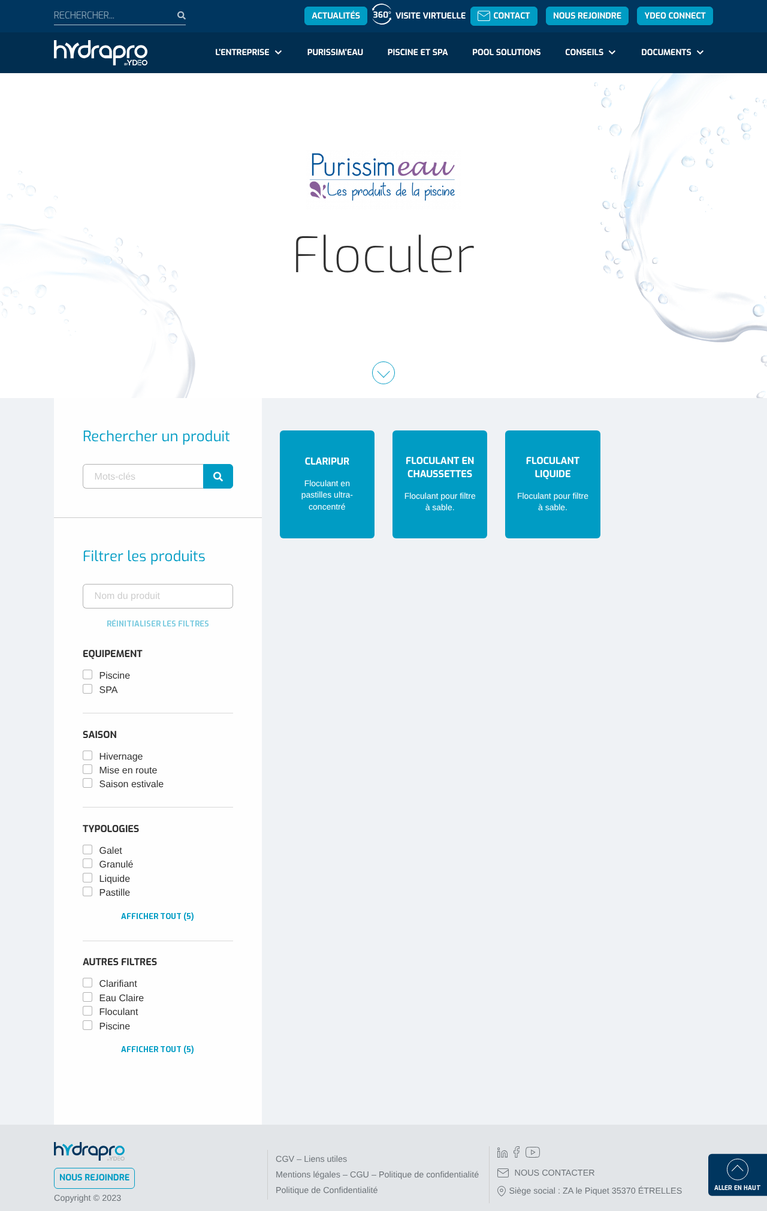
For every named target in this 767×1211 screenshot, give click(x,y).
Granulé (116, 865)
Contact (511, 16)
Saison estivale (131, 784)
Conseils (584, 52)
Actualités (336, 16)
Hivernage (121, 757)
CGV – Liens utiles (311, 1159)
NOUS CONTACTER (555, 1173)
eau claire (121, 998)
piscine (115, 1027)
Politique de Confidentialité (327, 1190)
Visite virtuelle (430, 16)
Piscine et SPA (418, 52)
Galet (110, 851)
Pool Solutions (506, 52)
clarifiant (118, 984)
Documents (666, 52)
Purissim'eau (335, 52)
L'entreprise (242, 52)
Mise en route (128, 771)
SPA (108, 690)
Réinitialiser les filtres (158, 624)
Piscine (115, 676)
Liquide (115, 879)
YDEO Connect (674, 16)
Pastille (115, 893)
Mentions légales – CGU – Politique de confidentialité (377, 1175)
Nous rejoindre (587, 16)
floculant (118, 1012)
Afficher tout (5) (157, 916)
